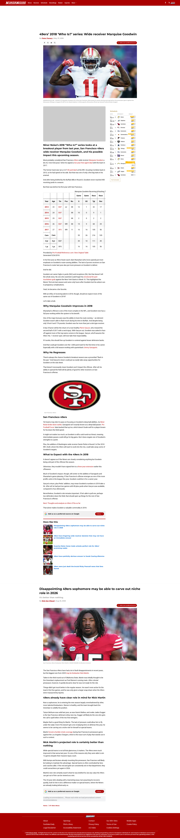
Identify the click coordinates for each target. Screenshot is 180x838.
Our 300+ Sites (111, 821)
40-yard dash (72, 170)
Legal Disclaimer (49, 828)
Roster (60, 3)
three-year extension (85, 467)
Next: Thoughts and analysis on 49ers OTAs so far (61, 503)
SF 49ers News (54, 805)
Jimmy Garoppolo (90, 347)
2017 (47, 230)
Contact (92, 821)
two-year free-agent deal (83, 163)
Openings (66, 821)
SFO (60, 230)
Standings (52, 3)
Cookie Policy (132, 824)
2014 (47, 213)
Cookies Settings (112, 828)
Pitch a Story (68, 824)
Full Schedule (115, 180)
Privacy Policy (94, 824)
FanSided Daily (48, 824)
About (45, 821)
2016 (47, 224)
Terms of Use (111, 824)
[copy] (54, 42)
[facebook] (165, 2)
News (30, 3)
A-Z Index (92, 828)
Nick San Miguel (48, 601)
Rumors (36, 3)
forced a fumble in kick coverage (60, 732)
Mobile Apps (131, 821)
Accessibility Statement (72, 828)
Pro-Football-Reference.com (62, 253)
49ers (76, 160)
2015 (47, 218)
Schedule (44, 3)
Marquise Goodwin (96, 160)
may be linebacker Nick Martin (77, 673)
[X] (169, 2)
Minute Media (33, 832)
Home (45, 805)
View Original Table (81, 253)
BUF (60, 207)
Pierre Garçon (85, 328)
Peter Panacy (47, 38)
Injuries (67, 3)
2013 (47, 207)
